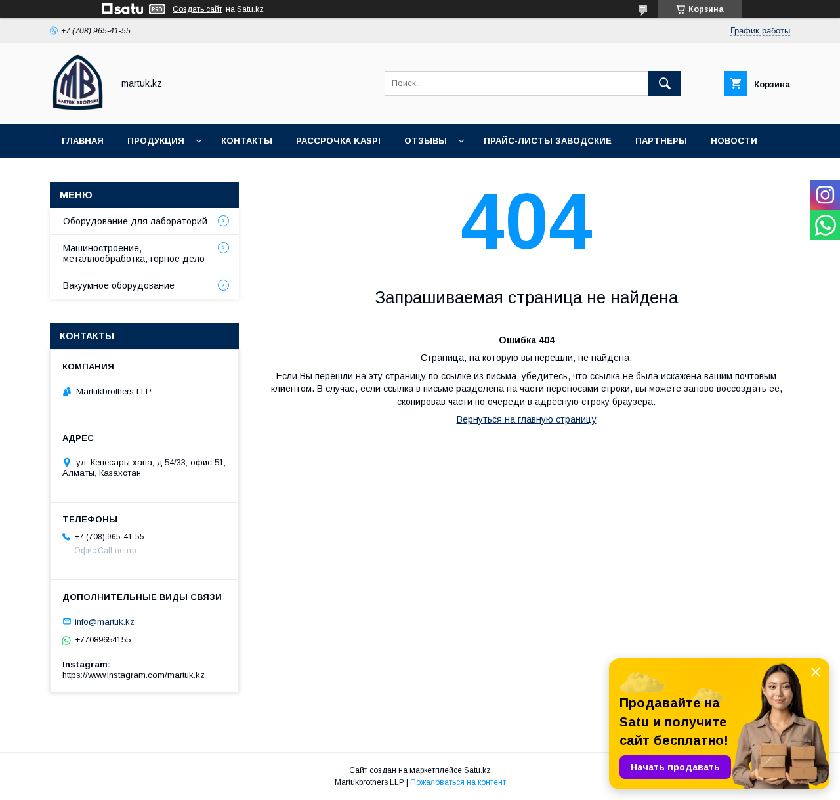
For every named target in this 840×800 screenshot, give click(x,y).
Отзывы (425, 141)
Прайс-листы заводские (548, 141)
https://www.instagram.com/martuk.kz (133, 675)
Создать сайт (197, 9)
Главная (83, 141)
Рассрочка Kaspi (338, 141)
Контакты (246, 141)
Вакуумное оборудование (119, 285)
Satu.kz (477, 770)
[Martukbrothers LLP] (78, 107)
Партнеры (661, 141)
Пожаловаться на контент (458, 782)
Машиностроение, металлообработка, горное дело (134, 253)
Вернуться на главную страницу (527, 419)
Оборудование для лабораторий (135, 221)
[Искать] (664, 83)
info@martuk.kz (105, 621)
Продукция (155, 141)
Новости (734, 141)
